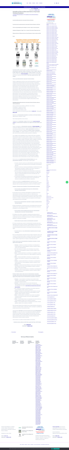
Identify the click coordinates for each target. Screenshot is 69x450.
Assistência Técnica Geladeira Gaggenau (51, 264)
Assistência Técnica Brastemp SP (50, 73)
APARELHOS (26, 444)
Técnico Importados (36, 126)
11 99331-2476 (59, 437)
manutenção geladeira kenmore (52, 319)
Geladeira (47, 187)
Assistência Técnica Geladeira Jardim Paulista (52, 37)
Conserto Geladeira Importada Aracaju (37, 342)
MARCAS (29, 444)
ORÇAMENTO (32, 444)
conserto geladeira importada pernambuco (38, 395)
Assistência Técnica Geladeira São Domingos (52, 52)
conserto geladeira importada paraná (38, 394)
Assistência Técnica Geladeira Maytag (51, 276)
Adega (47, 165)
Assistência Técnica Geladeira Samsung (51, 281)
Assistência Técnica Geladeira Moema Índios (52, 39)
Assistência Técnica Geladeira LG (52, 273)
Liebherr (47, 193)
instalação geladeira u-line (51, 312)
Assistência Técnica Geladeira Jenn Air (52, 268)
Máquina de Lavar (48, 196)
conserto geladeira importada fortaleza (38, 370)
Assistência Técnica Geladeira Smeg (51, 284)
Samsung (47, 203)
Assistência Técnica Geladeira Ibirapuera (51, 42)
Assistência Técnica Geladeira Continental (51, 250)
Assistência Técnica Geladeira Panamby (51, 47)
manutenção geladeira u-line (51, 321)
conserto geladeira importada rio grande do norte (39, 406)
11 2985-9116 (35, 8)
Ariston (47, 168)
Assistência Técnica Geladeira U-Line (52, 290)
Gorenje (47, 189)
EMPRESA (23, 444)
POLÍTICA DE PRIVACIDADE (37, 444)
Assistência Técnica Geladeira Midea (51, 278)
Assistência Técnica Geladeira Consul (51, 248)
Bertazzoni (47, 172)
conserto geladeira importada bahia (38, 352)
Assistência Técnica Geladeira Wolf (52, 295)
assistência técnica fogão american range (52, 232)
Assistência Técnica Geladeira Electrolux (51, 255)
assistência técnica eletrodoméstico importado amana (52, 216)
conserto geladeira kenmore (51, 300)
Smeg (47, 204)
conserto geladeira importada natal (38, 388)
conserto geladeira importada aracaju (38, 351)
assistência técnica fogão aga (52, 228)
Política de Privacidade (56, 448)
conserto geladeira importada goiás (38, 373)
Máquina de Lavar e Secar (49, 197)
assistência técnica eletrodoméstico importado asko (52, 225)
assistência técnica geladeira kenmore (51, 271)
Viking (47, 207)
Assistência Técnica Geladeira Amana (51, 242)
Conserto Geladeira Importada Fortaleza (22, 342)
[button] (67, 182)
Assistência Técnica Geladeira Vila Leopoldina (52, 64)
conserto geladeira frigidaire (51, 298)
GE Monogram (48, 186)
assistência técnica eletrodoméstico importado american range (51, 219)
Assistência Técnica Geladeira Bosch (51, 245)
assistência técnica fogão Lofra (52, 239)
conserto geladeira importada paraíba (39, 392)
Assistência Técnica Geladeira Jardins (51, 49)
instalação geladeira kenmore (51, 310)
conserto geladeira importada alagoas (39, 346)
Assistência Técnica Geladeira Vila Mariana (52, 28)
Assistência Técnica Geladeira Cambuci (51, 33)
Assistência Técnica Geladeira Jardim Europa (52, 43)
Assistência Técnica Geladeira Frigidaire (52, 261)
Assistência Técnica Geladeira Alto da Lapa (52, 54)
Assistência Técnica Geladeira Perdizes (51, 59)
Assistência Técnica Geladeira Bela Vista (51, 57)
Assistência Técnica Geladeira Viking (52, 293)
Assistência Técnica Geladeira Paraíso (51, 44)
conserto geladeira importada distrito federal (38, 365)
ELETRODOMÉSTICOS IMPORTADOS (45, 444)
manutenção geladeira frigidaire (52, 317)
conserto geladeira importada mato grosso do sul (39, 385)
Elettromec (47, 176)
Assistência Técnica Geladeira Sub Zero (52, 287)
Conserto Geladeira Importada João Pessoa (15, 342)
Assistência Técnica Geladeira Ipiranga (51, 29)
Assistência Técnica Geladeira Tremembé (51, 53)
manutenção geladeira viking (51, 323)
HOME (20, 444)
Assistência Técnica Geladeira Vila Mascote (52, 34)
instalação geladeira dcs (51, 306)
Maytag (47, 200)
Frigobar (47, 183)
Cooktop (47, 173)
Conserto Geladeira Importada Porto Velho (31, 342)
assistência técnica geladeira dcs (52, 252)
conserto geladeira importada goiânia (38, 372)
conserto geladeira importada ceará (38, 360)
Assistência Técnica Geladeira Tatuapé (51, 32)
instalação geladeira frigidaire (51, 308)
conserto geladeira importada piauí (38, 397)
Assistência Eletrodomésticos (18, 14)
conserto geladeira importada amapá (38, 348)
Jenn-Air (47, 190)
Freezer (47, 180)
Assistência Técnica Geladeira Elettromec (51, 258)
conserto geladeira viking (51, 304)
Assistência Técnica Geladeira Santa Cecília (52, 48)
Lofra (47, 194)
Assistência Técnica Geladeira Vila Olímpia (51, 38)
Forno (47, 179)
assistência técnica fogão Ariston (52, 235)
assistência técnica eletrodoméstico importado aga (52, 213)
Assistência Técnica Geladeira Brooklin (51, 58)
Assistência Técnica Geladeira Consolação (51, 27)
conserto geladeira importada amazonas (38, 349)
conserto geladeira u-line (51, 302)
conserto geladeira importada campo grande (38, 359)
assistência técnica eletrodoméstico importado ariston (52, 222)
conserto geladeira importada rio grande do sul (39, 408)
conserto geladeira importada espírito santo (38, 367)
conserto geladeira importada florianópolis (39, 369)
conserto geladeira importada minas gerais (38, 386)
